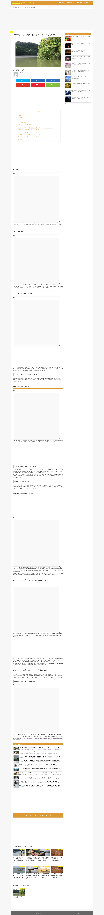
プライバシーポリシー (70, 2)
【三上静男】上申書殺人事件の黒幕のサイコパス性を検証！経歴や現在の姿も (80, 51)
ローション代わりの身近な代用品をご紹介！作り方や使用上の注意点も (80, 64)
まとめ (20, 139)
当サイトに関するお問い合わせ (82, 2)
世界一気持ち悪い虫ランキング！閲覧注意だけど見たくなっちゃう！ (80, 44)
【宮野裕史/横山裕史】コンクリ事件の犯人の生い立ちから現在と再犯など (81, 98)
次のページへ (61, 820)
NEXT (38, 815)
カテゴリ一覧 (61, 2)
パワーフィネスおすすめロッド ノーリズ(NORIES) (29, 129)
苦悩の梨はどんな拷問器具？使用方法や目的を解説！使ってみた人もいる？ (80, 84)
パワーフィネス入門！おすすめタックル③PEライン (29, 136)
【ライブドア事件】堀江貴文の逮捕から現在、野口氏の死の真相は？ (80, 77)
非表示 (39, 111)
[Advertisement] (52, 19)
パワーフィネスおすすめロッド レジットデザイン (29, 132)
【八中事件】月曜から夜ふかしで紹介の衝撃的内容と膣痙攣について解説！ (80, 57)
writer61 (21, 72)
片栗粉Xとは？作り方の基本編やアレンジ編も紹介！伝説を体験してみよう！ (80, 37)
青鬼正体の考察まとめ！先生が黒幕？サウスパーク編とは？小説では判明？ (80, 91)
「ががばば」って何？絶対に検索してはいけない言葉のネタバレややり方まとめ (80, 71)
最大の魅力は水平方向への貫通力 (25, 124)
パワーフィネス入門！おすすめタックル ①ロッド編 (29, 127)
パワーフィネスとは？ (23, 117)
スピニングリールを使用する (24, 119)
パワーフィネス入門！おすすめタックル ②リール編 (29, 134)
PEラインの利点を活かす (23, 122)
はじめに (20, 115)
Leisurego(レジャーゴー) (23, 3)
